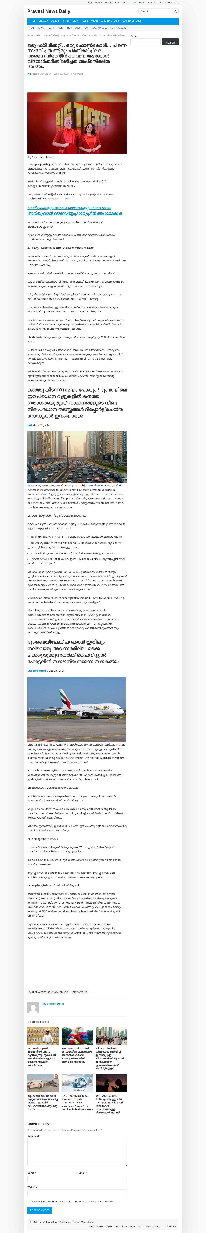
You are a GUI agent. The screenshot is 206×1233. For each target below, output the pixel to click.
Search (134, 36)
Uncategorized (36, 670)
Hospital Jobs (171, 2)
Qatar (108, 2)
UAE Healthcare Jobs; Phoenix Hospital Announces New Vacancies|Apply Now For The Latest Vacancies (77, 1102)
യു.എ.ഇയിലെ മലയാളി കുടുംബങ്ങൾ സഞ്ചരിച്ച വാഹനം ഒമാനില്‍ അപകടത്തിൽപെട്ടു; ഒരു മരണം (42, 1102)
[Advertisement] (77, 965)
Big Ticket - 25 (80, 992)
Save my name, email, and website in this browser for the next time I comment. (72, 1201)
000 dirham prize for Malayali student (48, 992)
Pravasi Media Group (83, 1222)
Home (30, 35)
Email (83, 1172)
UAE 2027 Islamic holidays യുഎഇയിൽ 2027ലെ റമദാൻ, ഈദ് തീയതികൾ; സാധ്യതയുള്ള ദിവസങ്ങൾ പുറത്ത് (109, 1104)
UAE (90, 2)
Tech (141, 2)
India (124, 2)
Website (32, 1187)
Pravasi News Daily (48, 11)
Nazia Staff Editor (42, 73)
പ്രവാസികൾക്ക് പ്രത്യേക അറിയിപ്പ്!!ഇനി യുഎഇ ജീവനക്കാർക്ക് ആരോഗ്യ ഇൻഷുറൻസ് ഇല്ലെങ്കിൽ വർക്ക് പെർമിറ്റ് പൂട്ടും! (111, 1058)
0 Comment (77, 73)
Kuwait (98, 2)
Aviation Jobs (154, 2)
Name (31, 1172)
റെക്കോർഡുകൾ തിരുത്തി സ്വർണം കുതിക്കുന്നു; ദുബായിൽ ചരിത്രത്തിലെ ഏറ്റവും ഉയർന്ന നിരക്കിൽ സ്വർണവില (41, 1057)
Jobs (133, 2)
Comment (34, 1136)
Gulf (116, 2)
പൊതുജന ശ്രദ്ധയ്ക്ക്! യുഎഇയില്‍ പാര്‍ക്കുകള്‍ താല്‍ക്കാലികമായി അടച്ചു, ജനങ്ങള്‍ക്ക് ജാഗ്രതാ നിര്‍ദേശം (77, 1055)
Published (64, 1222)
